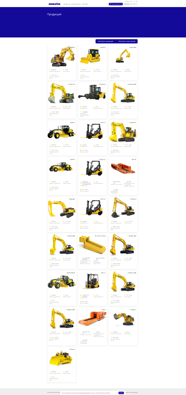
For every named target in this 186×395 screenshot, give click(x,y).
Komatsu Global (128, 1)
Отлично (121, 393)
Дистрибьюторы (76, 4)
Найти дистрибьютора (116, 4)
